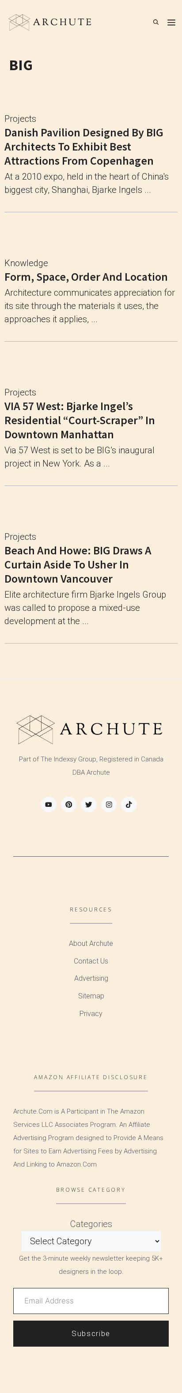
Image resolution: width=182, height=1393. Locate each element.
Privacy (91, 1013)
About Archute (91, 943)
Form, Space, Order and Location (86, 276)
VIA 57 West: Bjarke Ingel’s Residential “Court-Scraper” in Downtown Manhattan (79, 420)
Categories (91, 1224)
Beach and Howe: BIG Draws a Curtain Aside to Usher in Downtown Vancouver (78, 564)
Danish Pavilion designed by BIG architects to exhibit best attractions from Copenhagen (83, 146)
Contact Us (91, 961)
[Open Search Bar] (155, 22)
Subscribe (91, 1333)
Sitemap (91, 996)
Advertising (91, 978)
